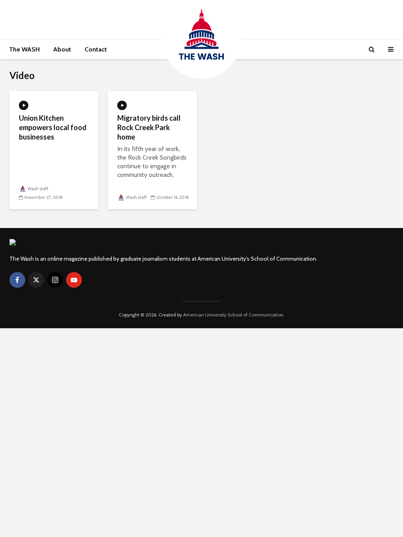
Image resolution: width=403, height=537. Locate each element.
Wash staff (38, 188)
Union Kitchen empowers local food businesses (53, 127)
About (62, 49)
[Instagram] (55, 280)
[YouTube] (74, 280)
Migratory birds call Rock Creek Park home (149, 127)
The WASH (24, 49)
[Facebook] (17, 280)
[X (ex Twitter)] (36, 280)
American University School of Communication (233, 315)
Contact (96, 49)
